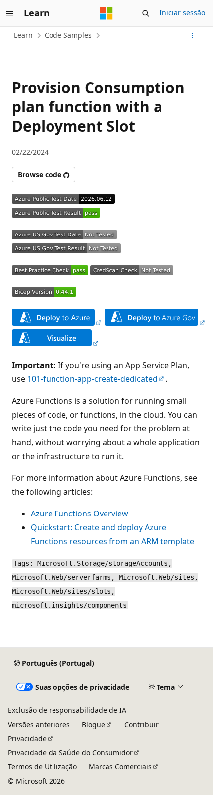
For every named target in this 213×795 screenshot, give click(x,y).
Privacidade (27, 738)
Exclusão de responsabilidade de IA (67, 710)
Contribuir (141, 724)
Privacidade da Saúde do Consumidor (70, 752)
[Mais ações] (192, 36)
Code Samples (68, 35)
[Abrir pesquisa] (146, 13)
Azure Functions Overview (79, 513)
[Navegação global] (10, 13)
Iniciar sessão (182, 12)
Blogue (93, 724)
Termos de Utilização (42, 766)
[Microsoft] (106, 13)
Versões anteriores (39, 724)
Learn (23, 35)
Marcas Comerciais (120, 766)
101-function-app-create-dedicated (92, 379)
